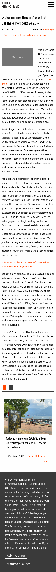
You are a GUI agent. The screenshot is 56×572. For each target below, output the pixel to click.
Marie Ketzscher (37, 456)
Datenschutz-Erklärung (36, 522)
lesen (43, 461)
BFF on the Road (15, 402)
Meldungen (48, 29)
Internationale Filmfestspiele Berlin (24, 35)
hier (44, 548)
